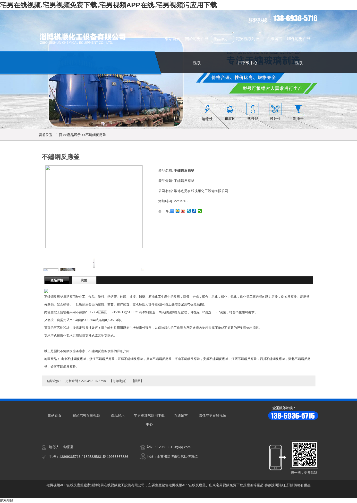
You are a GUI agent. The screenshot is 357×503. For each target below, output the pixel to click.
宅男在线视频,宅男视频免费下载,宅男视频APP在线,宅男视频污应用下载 (108, 5)
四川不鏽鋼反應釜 (272, 359)
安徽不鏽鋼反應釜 (215, 359)
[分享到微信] (200, 211)
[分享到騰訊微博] (189, 211)
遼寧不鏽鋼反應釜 (63, 366)
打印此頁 (118, 381)
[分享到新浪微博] (183, 211)
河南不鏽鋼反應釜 (187, 359)
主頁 (58, 135)
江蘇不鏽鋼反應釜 (130, 359)
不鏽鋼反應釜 (95, 135)
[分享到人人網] (194, 211)
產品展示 (74, 135)
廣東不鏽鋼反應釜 (158, 359)
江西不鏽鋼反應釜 (244, 359)
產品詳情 (57, 280)
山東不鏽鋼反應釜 (73, 359)
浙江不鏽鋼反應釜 (102, 359)
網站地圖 (7, 500)
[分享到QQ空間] (178, 211)
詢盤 (84, 280)
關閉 (137, 381)
